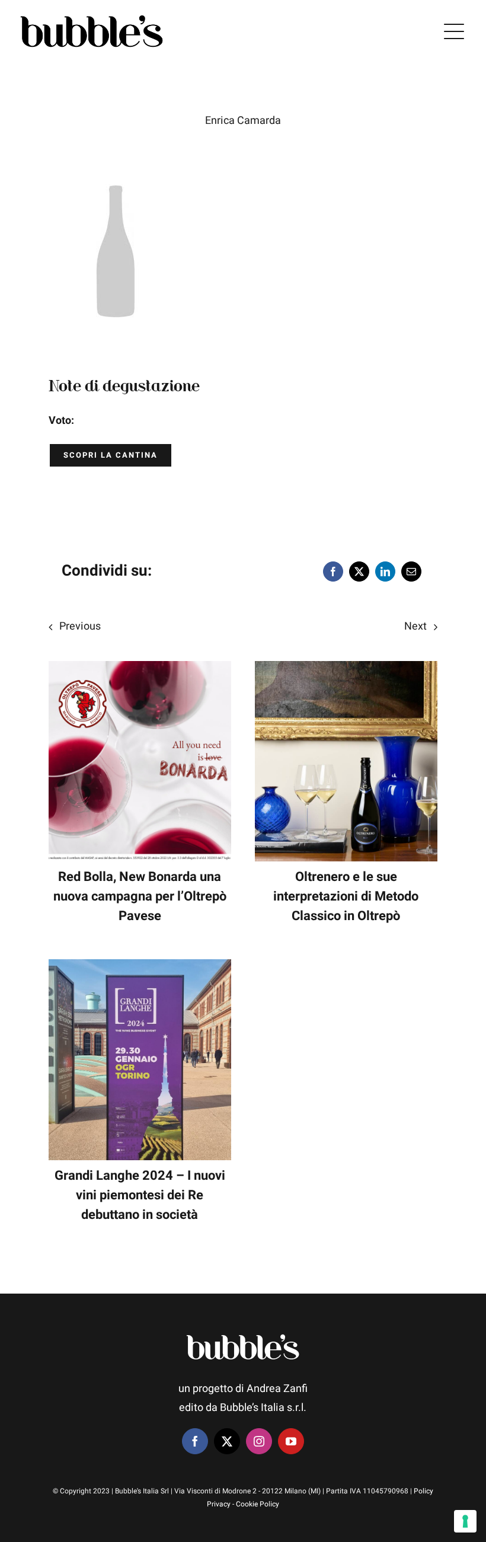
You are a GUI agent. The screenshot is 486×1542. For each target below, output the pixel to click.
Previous (80, 626)
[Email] (411, 571)
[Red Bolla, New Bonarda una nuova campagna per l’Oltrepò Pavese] (140, 670)
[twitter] (227, 1441)
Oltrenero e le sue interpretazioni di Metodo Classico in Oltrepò (345, 896)
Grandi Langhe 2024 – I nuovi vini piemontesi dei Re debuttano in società (140, 1195)
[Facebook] (333, 571)
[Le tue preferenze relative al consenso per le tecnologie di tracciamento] (465, 1521)
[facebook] (195, 1441)
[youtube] (291, 1441)
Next (415, 626)
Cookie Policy (257, 1504)
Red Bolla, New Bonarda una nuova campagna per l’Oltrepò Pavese (139, 896)
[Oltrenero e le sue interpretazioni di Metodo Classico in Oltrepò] (346, 670)
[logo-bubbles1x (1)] (92, 15)
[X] (359, 571)
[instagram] (259, 1441)
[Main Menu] (454, 31)
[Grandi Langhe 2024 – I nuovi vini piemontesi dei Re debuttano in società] (140, 968)
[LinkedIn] (385, 571)
